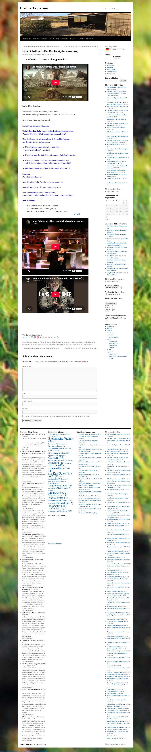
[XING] (29, 337)
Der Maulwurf (53, 444)
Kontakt (81, 38)
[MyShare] (43, 337)
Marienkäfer (52, 488)
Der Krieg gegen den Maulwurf (116, 657)
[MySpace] (41, 337)
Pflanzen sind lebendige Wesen (115, 144)
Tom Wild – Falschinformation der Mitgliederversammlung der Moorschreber (116, 93)
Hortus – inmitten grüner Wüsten (116, 627)
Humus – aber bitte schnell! (114, 708)
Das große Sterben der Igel (114, 572)
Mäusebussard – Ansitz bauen (115, 704)
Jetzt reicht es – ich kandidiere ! (115, 587)
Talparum (57, 506)
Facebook (111, 348)
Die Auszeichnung (56, 446)
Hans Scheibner (43, 344)
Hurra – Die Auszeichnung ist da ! (116, 685)
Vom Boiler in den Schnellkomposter (117, 653)
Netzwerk (73, 38)
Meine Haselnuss (112, 693)
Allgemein (43, 342)
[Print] (58, 337)
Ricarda (64, 503)
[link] (28, 200)
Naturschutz (58, 498)
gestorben (34, 344)
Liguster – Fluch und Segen (114, 729)
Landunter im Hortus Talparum (115, 183)
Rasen (51, 503)
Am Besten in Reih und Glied (115, 551)
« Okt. (107, 219)
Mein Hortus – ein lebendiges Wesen (117, 700)
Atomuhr (116, 59)
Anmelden (110, 67)
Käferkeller (61, 481)
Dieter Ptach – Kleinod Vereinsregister (117, 149)
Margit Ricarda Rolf (48, 54)
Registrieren (110, 65)
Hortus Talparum (34, 8)
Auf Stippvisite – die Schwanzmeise (117, 602)
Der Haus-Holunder (112, 691)
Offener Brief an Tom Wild (114, 178)
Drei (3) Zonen (54, 38)
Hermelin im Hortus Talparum (115, 564)
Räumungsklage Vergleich (114, 104)
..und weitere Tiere (114, 337)
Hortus (56, 465)
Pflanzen (65, 500)
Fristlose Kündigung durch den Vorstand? (118, 553)
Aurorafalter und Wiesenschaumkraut (117, 678)
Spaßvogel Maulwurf (113, 606)
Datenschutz (112, 354)
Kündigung (53, 483)
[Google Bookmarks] (52, 337)
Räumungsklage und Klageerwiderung (117, 106)
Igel (50, 474)
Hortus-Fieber (111, 570)
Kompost (64, 479)
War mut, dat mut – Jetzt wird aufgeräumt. (33, 434)
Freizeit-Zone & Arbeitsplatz (115, 674)
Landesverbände (113, 341)
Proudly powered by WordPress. (116, 744)
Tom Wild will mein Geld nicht (115, 534)
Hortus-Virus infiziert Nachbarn (116, 608)
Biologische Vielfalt (60, 439)
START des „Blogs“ (92, 513)
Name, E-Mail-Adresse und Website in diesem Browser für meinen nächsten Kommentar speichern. (57, 416)
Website (25, 409)
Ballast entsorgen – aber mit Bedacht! (117, 732)
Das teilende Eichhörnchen (114, 710)
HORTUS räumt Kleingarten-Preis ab (89, 498)
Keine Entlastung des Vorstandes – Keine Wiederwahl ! (40, 46)
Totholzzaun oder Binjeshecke (115, 727)
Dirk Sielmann (53, 451)
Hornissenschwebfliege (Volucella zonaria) (119, 559)
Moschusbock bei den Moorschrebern (117, 579)
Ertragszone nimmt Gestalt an (115, 676)
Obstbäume (110, 719)
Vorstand (65, 510)
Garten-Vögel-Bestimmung (114, 576)
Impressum (90, 38)
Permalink (89, 344)
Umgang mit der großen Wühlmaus (117, 642)
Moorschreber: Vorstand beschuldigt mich (118, 530)
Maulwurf (64, 38)
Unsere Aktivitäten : (30, 432)
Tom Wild (56, 508)
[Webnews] (38, 337)
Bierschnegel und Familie (114, 683)
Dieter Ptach (65, 448)
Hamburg (56, 462)
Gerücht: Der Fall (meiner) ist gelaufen (117, 153)
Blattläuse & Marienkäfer (114, 717)
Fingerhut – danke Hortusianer (115, 672)
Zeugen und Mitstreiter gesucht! (116, 547)
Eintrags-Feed (111, 69)
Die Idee (44, 38)
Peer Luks (53, 500)
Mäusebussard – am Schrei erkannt (116, 712)
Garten (49, 342)
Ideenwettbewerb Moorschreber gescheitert (119, 583)
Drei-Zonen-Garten (58, 452)
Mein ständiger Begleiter (114, 619)
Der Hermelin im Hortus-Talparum (116, 566)
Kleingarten (54, 478)
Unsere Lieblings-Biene (113, 557)
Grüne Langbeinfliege (113, 649)
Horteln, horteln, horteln (113, 591)
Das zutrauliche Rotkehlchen (115, 721)
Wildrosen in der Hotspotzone (115, 651)
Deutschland (63, 444)
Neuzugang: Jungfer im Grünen (116, 661)
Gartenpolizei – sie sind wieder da (116, 119)
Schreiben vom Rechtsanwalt (115, 132)
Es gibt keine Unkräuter (113, 647)
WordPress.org (111, 74)
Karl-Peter (110, 226)
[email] (55, 337)
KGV (53, 342)
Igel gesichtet (110, 574)
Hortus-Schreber (113, 343)
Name (24, 394)
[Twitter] (26, 337)
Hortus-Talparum (59, 469)
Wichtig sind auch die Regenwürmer (117, 695)
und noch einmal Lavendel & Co (116, 638)
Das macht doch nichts (80, 342)
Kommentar (26, 366)
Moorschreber (113, 345)
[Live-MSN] (46, 337)
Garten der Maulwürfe (57, 460)
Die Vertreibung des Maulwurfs (116, 723)
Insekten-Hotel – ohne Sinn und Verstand (33, 613)
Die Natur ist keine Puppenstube (116, 157)
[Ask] (49, 337)
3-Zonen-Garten (64, 434)
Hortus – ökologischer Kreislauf (116, 98)
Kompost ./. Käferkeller (113, 706)
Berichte (36, 38)
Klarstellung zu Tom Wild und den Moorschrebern (81, 46)
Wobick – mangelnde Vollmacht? (116, 127)
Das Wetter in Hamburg (55, 543)
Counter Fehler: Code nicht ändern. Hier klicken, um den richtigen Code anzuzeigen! (23, 751)
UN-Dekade (53, 511)
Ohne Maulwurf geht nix (114, 625)
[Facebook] (24, 337)
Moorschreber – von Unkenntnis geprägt (118, 519)
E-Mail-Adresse (27, 401)
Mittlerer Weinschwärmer (114, 636)
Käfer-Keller (52, 481)
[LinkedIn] (32, 337)
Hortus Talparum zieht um (114, 102)
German (112, 49)
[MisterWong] (35, 337)
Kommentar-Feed (112, 71)
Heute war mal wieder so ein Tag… (117, 668)
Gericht (70, 460)
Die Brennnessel (111, 689)
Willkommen (27, 38)
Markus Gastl (64, 487)
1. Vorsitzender (53, 434)
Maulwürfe (57, 492)
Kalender (116, 57)
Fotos (108, 736)
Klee (62, 476)
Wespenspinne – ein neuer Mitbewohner (118, 632)
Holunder (68, 463)
